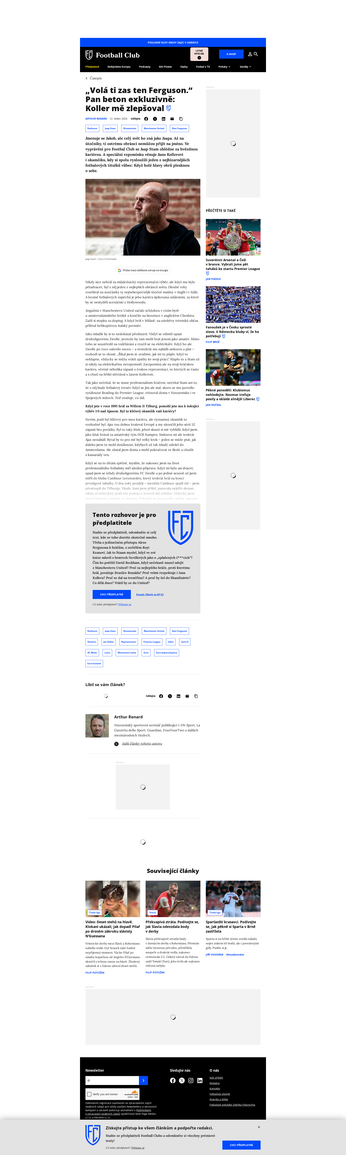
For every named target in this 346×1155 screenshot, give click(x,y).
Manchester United (154, 128)
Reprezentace (128, 641)
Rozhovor (92, 128)
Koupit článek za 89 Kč (150, 594)
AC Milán (92, 652)
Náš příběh (216, 1077)
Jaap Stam (110, 128)
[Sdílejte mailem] (172, 118)
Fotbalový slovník (220, 1094)
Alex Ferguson (179, 128)
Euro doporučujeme (166, 652)
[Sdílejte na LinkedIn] (163, 118)
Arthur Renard (96, 118)
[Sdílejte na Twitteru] (155, 118)
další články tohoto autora (142, 743)
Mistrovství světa (127, 652)
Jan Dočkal (213, 405)
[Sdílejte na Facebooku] (146, 118)
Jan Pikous (213, 279)
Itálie (171, 641)
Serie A (184, 641)
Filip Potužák (94, 972)
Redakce (215, 1083)
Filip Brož (212, 342)
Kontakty (215, 1088)
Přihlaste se (124, 604)
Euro (146, 652)
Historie (91, 641)
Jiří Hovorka (214, 954)
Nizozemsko (129, 128)
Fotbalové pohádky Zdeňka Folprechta (232, 1104)
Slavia (152, 912)
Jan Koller (108, 641)
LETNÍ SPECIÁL (199, 52)
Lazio (107, 652)
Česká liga (94, 912)
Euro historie (94, 663)
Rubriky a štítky (219, 1099)
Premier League (151, 641)
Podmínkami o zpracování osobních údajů (118, 1112)
